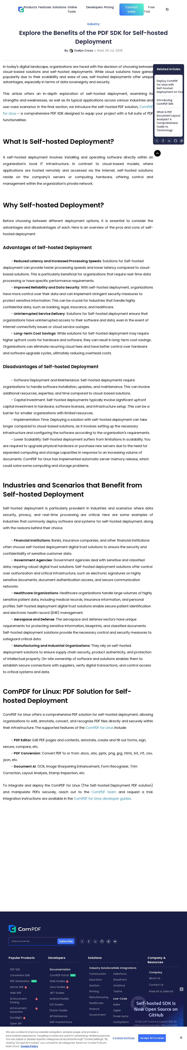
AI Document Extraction (18, 1010)
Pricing (109, 7)
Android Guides (59, 998)
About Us (154, 978)
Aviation (94, 985)
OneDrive (119, 985)
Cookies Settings (124, 1038)
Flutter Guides (58, 1010)
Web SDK (15, 993)
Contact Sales (131, 9)
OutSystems (121, 1022)
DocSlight (16, 1017)
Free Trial (149, 9)
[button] (167, 9)
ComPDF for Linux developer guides (102, 798)
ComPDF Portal (62, 975)
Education (95, 979)
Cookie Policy (29, 1046)
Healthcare (96, 1003)
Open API (16, 1023)
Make (116, 1004)
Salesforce (120, 974)
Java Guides (57, 987)
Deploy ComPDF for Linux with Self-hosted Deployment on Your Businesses (168, 86)
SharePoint (120, 979)
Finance (94, 1009)
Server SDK (17, 987)
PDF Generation (23, 981)
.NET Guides (57, 993)
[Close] (181, 1038)
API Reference (58, 1016)
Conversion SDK (20, 975)
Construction (97, 974)
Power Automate (124, 1016)
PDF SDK (15, 969)
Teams (117, 991)
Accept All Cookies (152, 1038)
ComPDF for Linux (99, 727)
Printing (94, 991)
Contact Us (156, 985)
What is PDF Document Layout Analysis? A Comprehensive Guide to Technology (168, 121)
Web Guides (57, 981)
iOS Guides (56, 1004)
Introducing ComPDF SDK (165, 102)
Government (97, 1015)
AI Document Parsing (18, 1000)
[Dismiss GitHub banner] (181, 989)
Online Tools (72, 9)
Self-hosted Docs (61, 1022)
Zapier (117, 1010)
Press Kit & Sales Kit (161, 991)
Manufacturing (98, 997)
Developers (94, 7)
